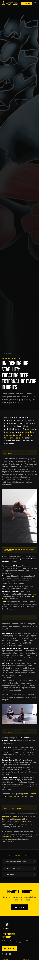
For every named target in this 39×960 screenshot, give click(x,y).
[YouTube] (10, 954)
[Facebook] (6, 954)
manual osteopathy (20, 822)
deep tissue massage (10, 816)
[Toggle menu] (35, 3)
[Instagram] (3, 954)
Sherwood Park (8, 836)
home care (8, 353)
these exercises (30, 794)
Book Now (27, 3)
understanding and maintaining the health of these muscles (19, 435)
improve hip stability (13, 796)
